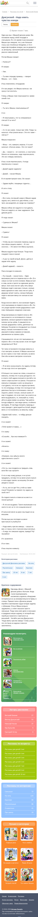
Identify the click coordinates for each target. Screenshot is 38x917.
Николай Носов (11, 724)
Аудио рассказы (7, 900)
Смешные (19, 568)
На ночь (31, 563)
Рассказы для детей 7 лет (14, 766)
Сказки (4, 896)
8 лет (23, 572)
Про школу (6, 572)
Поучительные (7, 568)
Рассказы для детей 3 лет (14, 749)
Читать (5, 24)
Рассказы (21, 896)
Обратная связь (7, 903)
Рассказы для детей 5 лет (14, 758)
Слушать (15, 24)
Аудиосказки (12, 896)
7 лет (30, 572)
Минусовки (23, 900)
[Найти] (27, 3)
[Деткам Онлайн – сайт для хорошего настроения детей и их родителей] (4, 2)
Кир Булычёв (10, 728)
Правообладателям (21, 903)
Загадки (31, 900)
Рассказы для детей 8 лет (14, 770)
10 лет (15, 572)
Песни (16, 900)
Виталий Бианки (11, 715)
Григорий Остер (11, 732)
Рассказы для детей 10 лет (15, 774)
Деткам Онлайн (16, 909)
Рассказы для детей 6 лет (14, 762)
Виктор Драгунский (12, 719)
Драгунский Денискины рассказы (14, 563)
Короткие (29, 568)
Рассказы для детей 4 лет (14, 753)
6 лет (4, 577)
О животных (9, 808)
